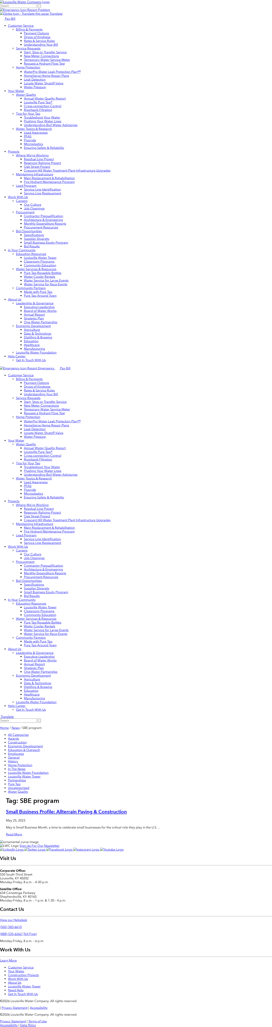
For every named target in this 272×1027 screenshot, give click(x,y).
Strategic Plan (34, 318)
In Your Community (22, 250)
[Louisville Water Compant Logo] (25, 2)
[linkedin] (12, 849)
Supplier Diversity (36, 239)
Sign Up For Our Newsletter (40, 846)
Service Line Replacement (42, 193)
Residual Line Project (39, 159)
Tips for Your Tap (28, 114)
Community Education (40, 265)
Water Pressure (35, 87)
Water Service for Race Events (45, 284)
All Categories (18, 735)
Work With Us (18, 197)
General (14, 757)
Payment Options (36, 33)
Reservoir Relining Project (42, 163)
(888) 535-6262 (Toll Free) (18, 934)
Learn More (8, 960)
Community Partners (31, 288)
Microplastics (33, 144)
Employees (16, 754)
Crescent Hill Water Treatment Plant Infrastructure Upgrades (67, 170)
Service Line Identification (42, 189)
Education (31, 341)
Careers (21, 201)
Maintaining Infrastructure (34, 174)
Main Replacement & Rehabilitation (49, 178)
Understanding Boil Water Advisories (50, 125)
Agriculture (32, 330)
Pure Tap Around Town (40, 296)
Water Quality (26, 95)
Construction (17, 742)
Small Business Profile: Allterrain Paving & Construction (66, 811)
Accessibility (39, 1008)
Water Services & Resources (36, 269)
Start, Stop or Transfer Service (45, 52)
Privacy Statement (14, 1008)
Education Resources (31, 254)
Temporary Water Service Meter (47, 60)
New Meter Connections (41, 56)
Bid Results (32, 246)
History (13, 761)
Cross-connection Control (42, 106)
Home (4, 728)
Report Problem (38, 10)
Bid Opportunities (29, 231)
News (16, 728)
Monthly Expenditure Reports (45, 223)
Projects (13, 151)
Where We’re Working (32, 155)
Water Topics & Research (34, 129)
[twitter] (35, 849)
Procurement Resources (41, 227)
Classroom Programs (39, 261)
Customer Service (21, 26)
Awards (13, 738)
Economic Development (33, 326)
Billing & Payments (29, 29)
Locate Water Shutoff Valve (43, 83)
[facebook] (59, 849)
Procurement (25, 212)
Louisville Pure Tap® (38, 102)
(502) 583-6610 (11, 927)
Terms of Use (37, 1021)
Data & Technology (37, 333)
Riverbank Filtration (38, 110)
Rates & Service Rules (39, 41)
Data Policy (28, 1025)
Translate (56, 14)
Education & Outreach (24, 750)
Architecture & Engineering (43, 220)
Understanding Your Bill (41, 44)
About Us (14, 299)
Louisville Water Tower (40, 258)
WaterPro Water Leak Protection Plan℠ (52, 72)
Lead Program (26, 186)
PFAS (27, 136)
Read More (14, 834)
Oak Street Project (37, 167)
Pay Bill (9, 19)
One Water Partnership (40, 322)
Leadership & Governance (35, 303)
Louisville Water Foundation (36, 352)
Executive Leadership (39, 307)
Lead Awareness (36, 132)
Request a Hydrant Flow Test (44, 63)
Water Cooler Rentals (39, 277)
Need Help (15, 990)
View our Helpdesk (13, 920)
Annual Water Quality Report (45, 98)
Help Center (16, 356)
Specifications (34, 235)
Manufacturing (34, 349)
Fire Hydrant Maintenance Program (49, 182)
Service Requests (28, 48)
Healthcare (32, 345)
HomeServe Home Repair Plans (46, 76)
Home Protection (28, 67)
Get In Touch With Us (31, 360)
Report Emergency (40, 368)
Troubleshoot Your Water (42, 117)
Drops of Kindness (37, 37)
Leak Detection (35, 79)
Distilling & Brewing (38, 337)
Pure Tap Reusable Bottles (42, 273)
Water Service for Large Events (46, 280)
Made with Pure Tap (38, 292)
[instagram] (86, 849)
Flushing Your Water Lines (42, 121)
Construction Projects (23, 975)
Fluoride (30, 140)
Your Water (16, 91)
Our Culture (32, 205)
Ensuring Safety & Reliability (44, 148)
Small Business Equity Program (46, 242)
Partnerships (17, 780)
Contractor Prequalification (43, 216)
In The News (16, 769)
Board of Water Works (40, 311)
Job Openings (34, 208)
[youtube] (112, 849)
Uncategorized (18, 788)
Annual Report (34, 314)
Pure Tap (14, 784)
